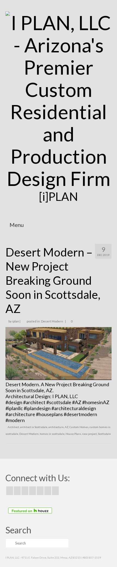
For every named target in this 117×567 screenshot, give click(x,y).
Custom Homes (78, 427)
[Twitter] (17, 490)
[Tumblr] (55, 490)
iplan (15, 321)
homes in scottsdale (52, 433)
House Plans (73, 433)
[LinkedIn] (47, 490)
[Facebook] (9, 490)
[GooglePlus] (32, 490)
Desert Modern (52, 321)
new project (89, 433)
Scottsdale (104, 433)
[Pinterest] (40, 490)
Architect (13, 427)
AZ (66, 427)
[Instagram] (24, 490)
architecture (56, 427)
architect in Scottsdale (33, 427)
